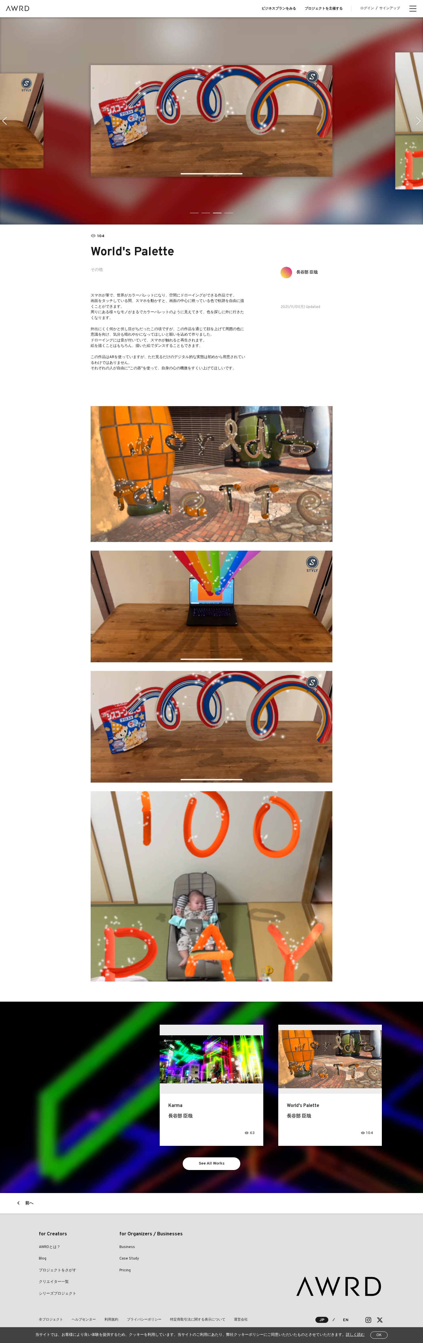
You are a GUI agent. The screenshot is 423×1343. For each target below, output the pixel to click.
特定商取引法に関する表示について (197, 1319)
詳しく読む (355, 1335)
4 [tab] (228, 213)
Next (418, 121)
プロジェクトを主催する (324, 8)
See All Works (211, 1163)
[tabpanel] (211, 121)
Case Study (129, 1258)
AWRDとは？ (49, 1247)
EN (345, 1320)
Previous (4, 121)
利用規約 (111, 1319)
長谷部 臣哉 (307, 272)
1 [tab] (194, 213)
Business (127, 1247)
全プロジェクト (51, 1319)
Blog (42, 1258)
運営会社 (241, 1319)
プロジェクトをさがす (57, 1270)
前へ (29, 1203)
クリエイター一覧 (54, 1282)
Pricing (125, 1270)
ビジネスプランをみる (279, 8)
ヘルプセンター (84, 1319)
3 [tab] (217, 213)
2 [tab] (205, 213)
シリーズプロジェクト (57, 1293)
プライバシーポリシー (144, 1319)
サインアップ (389, 8)
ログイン (367, 8)
